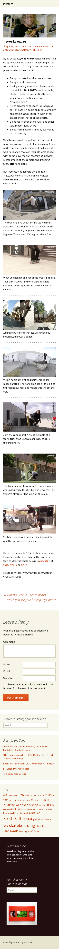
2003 (39, 796)
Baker (50, 805)
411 (5, 795)
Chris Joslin (48, 809)
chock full (44, 560)
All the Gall (43, 805)
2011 (6, 800)
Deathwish (8, 813)
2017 (33, 800)
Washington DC (26, 831)
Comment (9, 641)
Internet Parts (41, 46)
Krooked (42, 819)
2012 (11, 800)
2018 (40, 800)
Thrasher (41, 826)
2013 (16, 800)
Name (7, 664)
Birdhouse (7, 809)
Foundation (33, 812)
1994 (10, 795)
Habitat (26, 819)
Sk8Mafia (24, 49)
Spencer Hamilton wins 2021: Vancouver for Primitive (29, 763)
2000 (27, 795)
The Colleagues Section (14, 773)
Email (7, 671)
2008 (43, 796)
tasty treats (10, 564)
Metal (48, 819)
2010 (53, 796)
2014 (20, 800)
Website (7, 678)
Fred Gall (12, 818)
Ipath (35, 819)
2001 (31, 796)
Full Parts (29, 46)
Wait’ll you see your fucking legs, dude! (31, 602)
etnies (24, 813)
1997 (21, 795)
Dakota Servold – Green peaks (24, 595)
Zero (36, 831)
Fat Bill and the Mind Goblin (16, 768)
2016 (28, 800)
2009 (48, 795)
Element (17, 813)
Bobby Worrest (18, 809)
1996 (15, 795)
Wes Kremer (36, 49)
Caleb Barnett (31, 809)
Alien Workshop (27, 805)
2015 (24, 800)
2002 (35, 796)
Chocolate (39, 809)
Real (6, 826)
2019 (46, 800)
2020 (6, 805)
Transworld (11, 831)
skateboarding (22, 825)
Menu (6, 3)
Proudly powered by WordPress (19, 942)
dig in (24, 564)
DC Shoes (13, 49)
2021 (13, 805)
